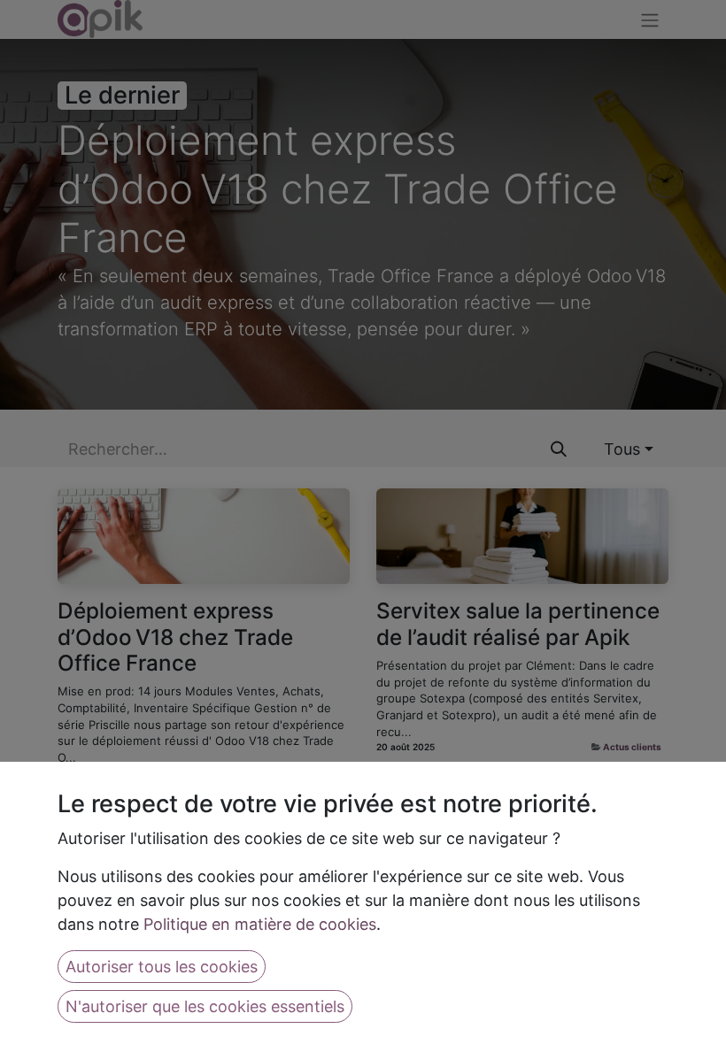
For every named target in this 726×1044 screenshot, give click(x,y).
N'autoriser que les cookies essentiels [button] (205, 1006)
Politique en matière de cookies (259, 924)
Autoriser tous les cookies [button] (162, 966)
